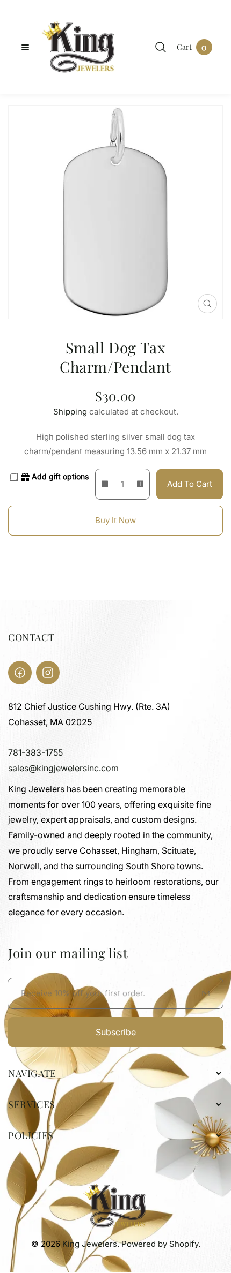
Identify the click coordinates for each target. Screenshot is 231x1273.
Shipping (70, 411)
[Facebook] (20, 672)
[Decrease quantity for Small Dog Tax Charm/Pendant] (102, 484)
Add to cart (189, 484)
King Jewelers (89, 1244)
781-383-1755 (35, 752)
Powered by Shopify (159, 1244)
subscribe (116, 1032)
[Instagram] (48, 672)
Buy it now (115, 520)
